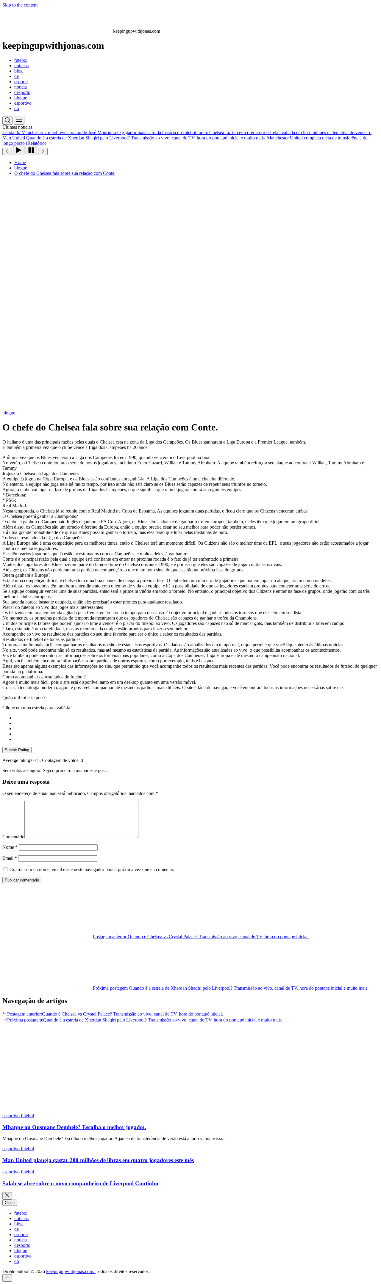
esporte (21, 81)
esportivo (23, 103)
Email (9, 858)
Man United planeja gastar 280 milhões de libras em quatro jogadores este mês (98, 1160)
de (16, 76)
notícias (21, 65)
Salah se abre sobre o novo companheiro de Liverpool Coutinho (80, 1183)
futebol (20, 60)
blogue (20, 97)
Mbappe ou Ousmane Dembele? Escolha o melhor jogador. (74, 1127)
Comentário (13, 836)
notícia (20, 86)
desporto (22, 92)
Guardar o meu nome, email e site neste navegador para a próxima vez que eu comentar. (92, 869)
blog (18, 70)
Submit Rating (17, 750)
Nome (10, 847)
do (16, 108)
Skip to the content (20, 4)
